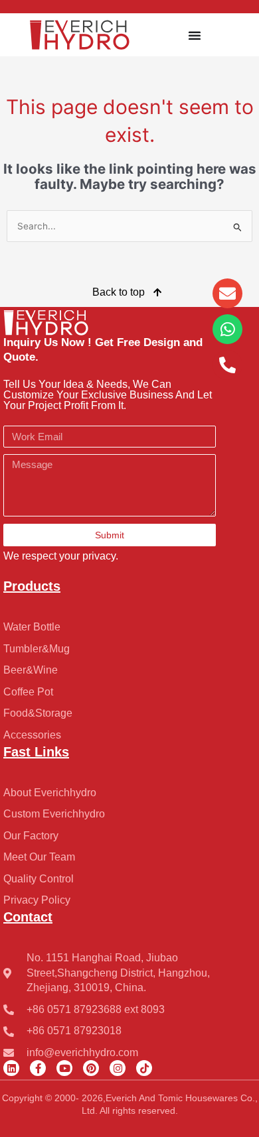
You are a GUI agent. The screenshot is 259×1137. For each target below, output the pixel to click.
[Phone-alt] (227, 365)
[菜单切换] (194, 35)
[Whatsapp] (227, 329)
